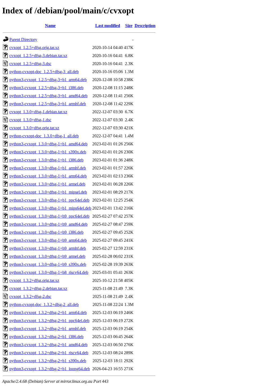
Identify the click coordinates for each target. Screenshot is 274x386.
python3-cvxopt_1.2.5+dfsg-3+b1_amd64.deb (48, 95)
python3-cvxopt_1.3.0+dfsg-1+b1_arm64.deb (48, 176)
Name (50, 25)
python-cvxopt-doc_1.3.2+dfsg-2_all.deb (44, 304)
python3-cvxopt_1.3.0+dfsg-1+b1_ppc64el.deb (49, 200)
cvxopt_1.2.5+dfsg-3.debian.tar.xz (38, 55)
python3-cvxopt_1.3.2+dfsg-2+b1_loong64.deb (49, 368)
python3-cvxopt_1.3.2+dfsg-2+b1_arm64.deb (48, 312)
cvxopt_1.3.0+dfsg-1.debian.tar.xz (38, 111)
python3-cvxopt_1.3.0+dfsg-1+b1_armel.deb (47, 184)
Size (128, 25)
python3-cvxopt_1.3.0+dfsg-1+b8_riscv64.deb (48, 272)
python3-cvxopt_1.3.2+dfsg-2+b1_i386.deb (46, 336)
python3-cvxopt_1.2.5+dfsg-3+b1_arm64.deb (48, 79)
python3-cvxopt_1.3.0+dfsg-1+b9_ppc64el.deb (49, 216)
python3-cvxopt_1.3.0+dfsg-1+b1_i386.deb (46, 160)
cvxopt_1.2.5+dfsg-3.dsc (30, 63)
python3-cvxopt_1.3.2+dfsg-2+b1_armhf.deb (47, 328)
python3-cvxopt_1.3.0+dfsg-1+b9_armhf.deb (47, 248)
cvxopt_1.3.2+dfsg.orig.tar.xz (34, 280)
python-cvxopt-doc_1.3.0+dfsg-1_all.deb (44, 136)
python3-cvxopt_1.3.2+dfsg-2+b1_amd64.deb (48, 344)
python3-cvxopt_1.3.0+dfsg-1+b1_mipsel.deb (48, 192)
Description (145, 25)
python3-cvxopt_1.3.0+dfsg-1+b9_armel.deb (47, 256)
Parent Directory (23, 39)
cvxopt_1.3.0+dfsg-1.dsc (30, 120)
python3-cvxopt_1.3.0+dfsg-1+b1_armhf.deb (47, 168)
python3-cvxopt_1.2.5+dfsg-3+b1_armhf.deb (47, 103)
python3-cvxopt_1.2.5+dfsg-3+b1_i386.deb (46, 87)
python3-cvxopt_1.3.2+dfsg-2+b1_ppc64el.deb (49, 320)
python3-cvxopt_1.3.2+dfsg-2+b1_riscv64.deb (48, 352)
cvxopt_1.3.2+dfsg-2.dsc (30, 296)
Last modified (107, 25)
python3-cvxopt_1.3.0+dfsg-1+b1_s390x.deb (47, 152)
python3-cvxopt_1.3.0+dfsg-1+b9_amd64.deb (48, 224)
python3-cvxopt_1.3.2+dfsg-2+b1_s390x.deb (47, 360)
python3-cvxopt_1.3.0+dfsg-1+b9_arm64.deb (48, 240)
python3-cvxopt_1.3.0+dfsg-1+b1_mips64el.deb (50, 208)
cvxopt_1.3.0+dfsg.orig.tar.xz (34, 128)
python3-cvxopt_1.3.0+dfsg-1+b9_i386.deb (46, 232)
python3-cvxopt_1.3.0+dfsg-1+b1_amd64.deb (48, 144)
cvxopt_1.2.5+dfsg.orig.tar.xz (34, 47)
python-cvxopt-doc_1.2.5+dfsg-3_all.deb (44, 71)
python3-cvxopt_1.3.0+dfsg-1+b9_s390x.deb (47, 264)
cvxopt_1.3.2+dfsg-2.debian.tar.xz (38, 288)
